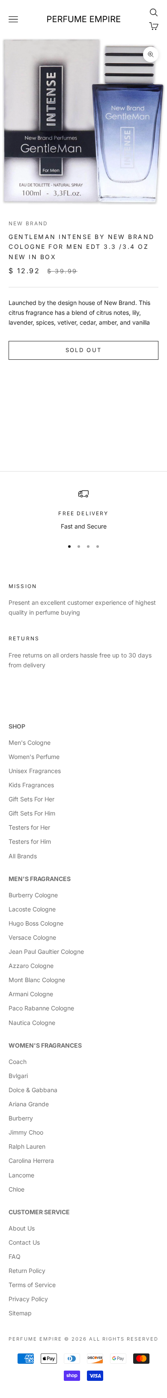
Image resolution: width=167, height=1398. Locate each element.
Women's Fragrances (45, 1045)
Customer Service (39, 1212)
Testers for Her (29, 827)
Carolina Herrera (31, 1160)
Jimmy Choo (26, 1132)
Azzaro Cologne (31, 965)
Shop (17, 726)
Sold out (84, 350)
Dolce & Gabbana (33, 1089)
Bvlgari (18, 1075)
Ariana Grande (29, 1104)
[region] (83, 510)
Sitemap (20, 1313)
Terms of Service (32, 1284)
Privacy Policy (28, 1298)
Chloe (16, 1189)
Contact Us (24, 1242)
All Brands (23, 856)
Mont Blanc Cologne (37, 979)
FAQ (15, 1256)
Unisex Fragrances (35, 770)
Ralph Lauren (27, 1146)
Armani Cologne (31, 994)
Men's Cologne (30, 742)
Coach (18, 1061)
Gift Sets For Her (31, 799)
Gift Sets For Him (32, 813)
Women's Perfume (34, 756)
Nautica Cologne (32, 1022)
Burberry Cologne (33, 895)
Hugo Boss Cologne (36, 923)
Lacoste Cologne (32, 909)
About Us (22, 1228)
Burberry (21, 1118)
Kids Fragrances (31, 785)
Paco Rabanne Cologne (41, 1008)
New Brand (28, 223)
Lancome (21, 1175)
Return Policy (27, 1270)
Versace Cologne (32, 937)
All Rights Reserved (123, 1339)
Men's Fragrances (40, 878)
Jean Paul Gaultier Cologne (46, 951)
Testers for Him (30, 841)
